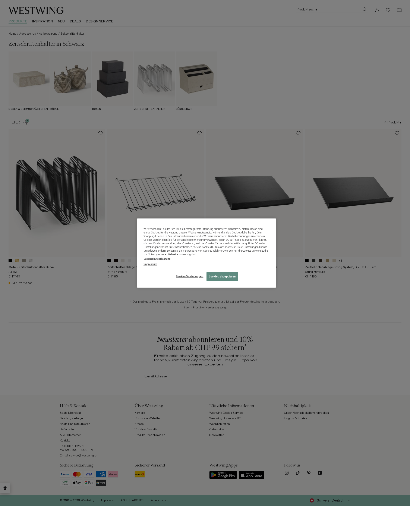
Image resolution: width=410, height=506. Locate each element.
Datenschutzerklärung (157, 258)
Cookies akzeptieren (222, 276)
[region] (206, 253)
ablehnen (217, 250)
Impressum (150, 264)
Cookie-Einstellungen (189, 276)
